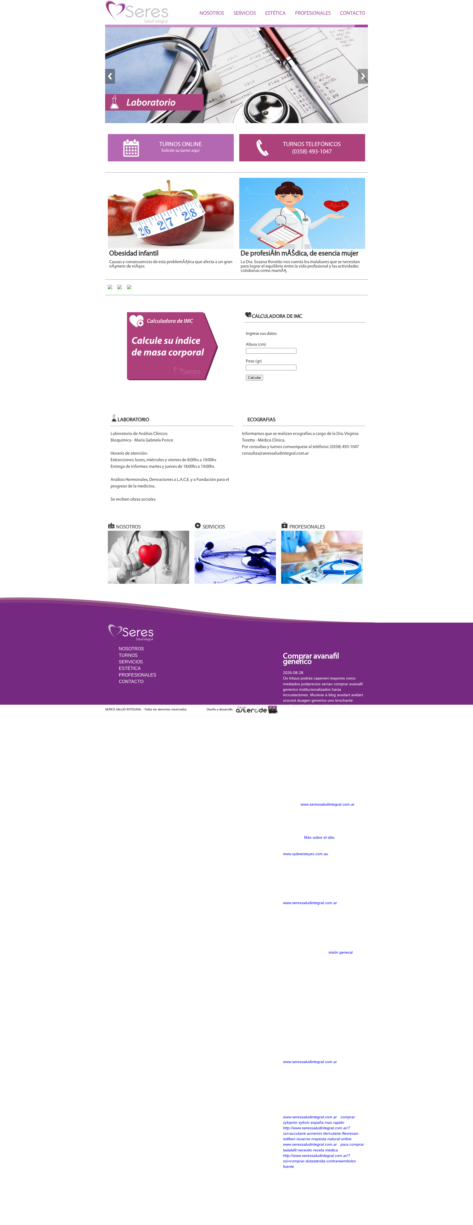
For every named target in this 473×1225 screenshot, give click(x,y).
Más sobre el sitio (319, 837)
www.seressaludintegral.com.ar (327, 804)
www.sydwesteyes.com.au (305, 854)
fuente (288, 1166)
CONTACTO (352, 13)
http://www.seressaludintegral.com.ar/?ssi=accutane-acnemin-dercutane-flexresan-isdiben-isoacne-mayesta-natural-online (321, 1133)
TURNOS (128, 655)
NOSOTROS (212, 13)
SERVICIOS (244, 13)
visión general (340, 952)
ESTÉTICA (275, 13)
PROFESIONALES (313, 13)
